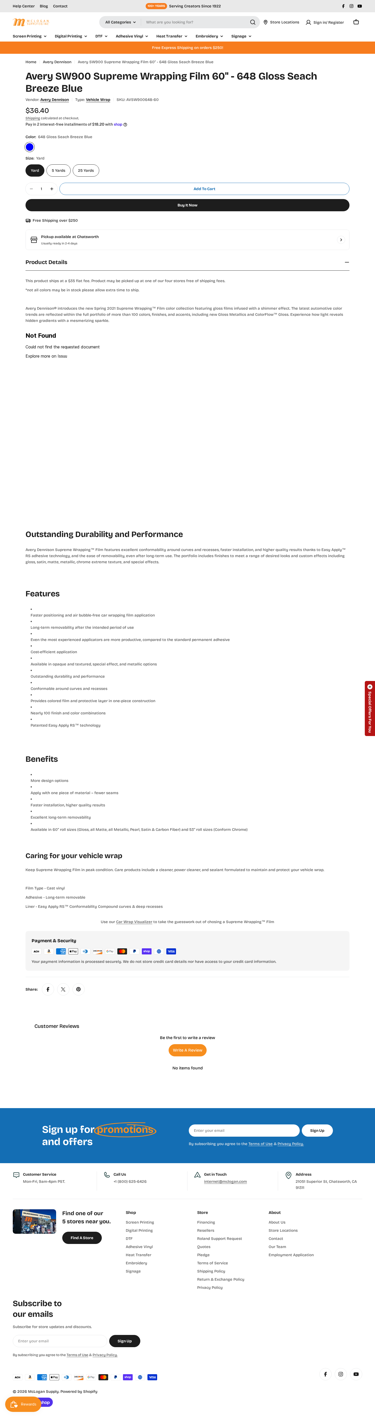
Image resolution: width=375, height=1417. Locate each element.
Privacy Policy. (291, 1144)
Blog (44, 6)
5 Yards (58, 170)
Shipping (33, 118)
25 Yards (86, 170)
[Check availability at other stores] (341, 240)
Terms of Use (260, 1144)
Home (31, 62)
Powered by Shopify (78, 1391)
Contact (60, 6)
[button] (370, 708)
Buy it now (187, 205)
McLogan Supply (43, 1391)
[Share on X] (63, 989)
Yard (35, 170)
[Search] (253, 22)
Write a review (187, 1050)
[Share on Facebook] (48, 989)
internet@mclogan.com (225, 1181)
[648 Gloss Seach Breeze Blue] (30, 147)
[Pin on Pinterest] (78, 989)
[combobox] (179, 22)
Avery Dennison (57, 62)
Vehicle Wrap (98, 99)
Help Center (24, 6)
